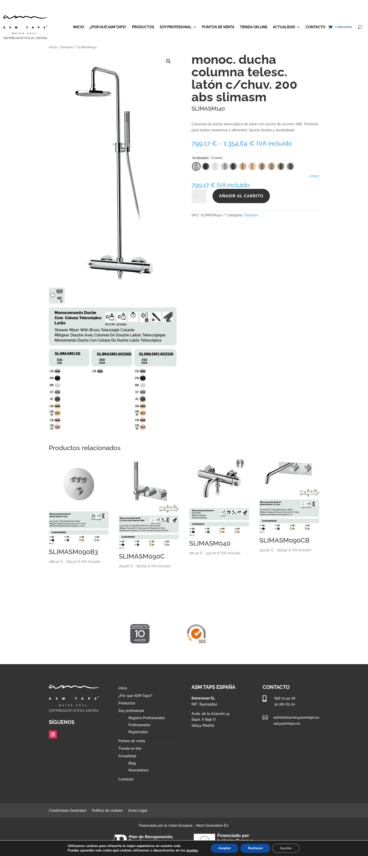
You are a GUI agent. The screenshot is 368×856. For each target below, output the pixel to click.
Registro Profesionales (146, 718)
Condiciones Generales (67, 810)
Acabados (200, 158)
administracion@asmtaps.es (296, 717)
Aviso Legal (137, 810)
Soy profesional (176, 27)
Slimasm (66, 47)
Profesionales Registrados (139, 728)
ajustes (192, 850)
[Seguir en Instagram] (53, 734)
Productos (143, 27)
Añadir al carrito (241, 196)
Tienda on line (253, 27)
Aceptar (224, 848)
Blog (132, 763)
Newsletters (138, 770)
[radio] (233, 166)
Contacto (315, 27)
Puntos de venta (218, 27)
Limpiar (314, 176)
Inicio (78, 27)
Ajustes (286, 848)
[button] (168, 61)
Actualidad (284, 27)
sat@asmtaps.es (286, 723)
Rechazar (255, 848)
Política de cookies (107, 810)
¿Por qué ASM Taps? (108, 27)
